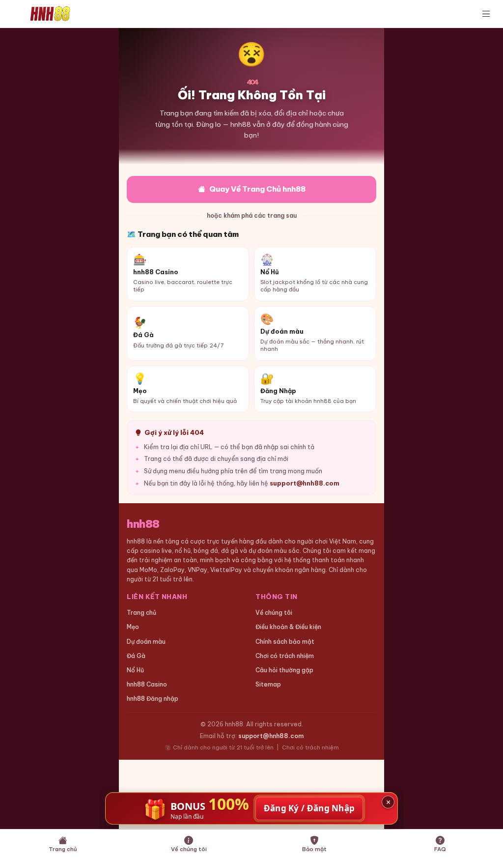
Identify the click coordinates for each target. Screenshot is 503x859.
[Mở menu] (486, 14)
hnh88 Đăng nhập (152, 698)
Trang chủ (141, 612)
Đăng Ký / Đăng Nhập (309, 808)
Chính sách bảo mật (284, 641)
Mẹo (133, 626)
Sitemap (268, 684)
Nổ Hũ (135, 670)
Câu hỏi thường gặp (284, 670)
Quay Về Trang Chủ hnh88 (257, 189)
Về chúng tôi (273, 612)
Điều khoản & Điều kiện (288, 626)
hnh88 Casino (147, 684)
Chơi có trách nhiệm (284, 655)
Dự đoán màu (146, 641)
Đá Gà (136, 655)
